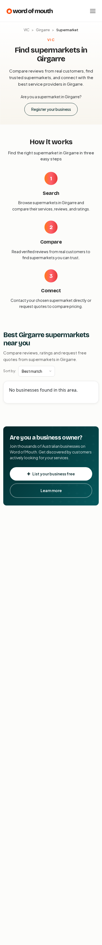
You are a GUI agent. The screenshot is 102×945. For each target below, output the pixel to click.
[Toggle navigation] (92, 11)
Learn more (51, 490)
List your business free (53, 473)
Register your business (51, 109)
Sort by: (9, 371)
